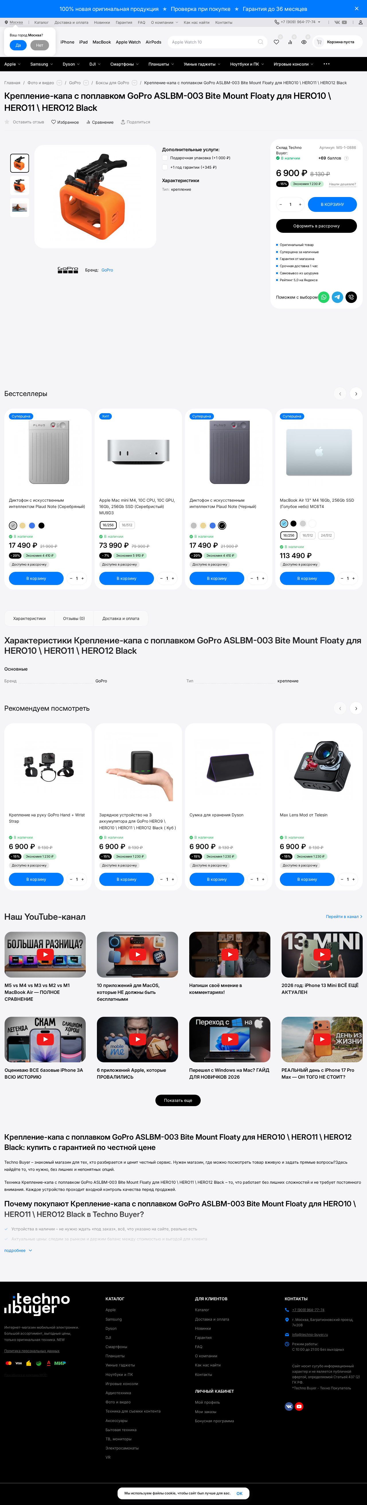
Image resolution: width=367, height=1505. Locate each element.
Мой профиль (207, 1402)
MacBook (102, 42)
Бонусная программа (214, 1421)
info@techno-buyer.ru (310, 1334)
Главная (12, 82)
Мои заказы (205, 1411)
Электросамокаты (122, 1448)
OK (240, 1493)
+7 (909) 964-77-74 (298, 22)
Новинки (203, 1328)
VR (108, 1457)
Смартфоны (116, 1346)
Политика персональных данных (32, 1351)
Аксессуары (117, 1420)
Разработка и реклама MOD (25, 1375)
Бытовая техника (121, 1429)
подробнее (15, 1250)
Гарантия (203, 1337)
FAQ (198, 1346)
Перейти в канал (343, 916)
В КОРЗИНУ (332, 204)
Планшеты (115, 1356)
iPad (83, 42)
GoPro (75, 82)
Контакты (203, 1374)
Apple (111, 1309)
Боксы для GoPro (112, 82)
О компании (206, 1356)
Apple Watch (128, 42)
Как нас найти (208, 1365)
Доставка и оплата (212, 1319)
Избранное (68, 122)
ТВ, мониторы (119, 1439)
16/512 (127, 525)
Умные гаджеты (120, 1365)
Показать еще (178, 1100)
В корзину (36, 578)
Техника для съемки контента (133, 1411)
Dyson (111, 1328)
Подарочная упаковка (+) (200, 158)
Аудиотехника (118, 1392)
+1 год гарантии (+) (193, 167)
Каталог (202, 1309)
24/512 (326, 535)
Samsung (114, 1319)
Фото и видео (41, 82)
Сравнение (103, 122)
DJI (108, 1337)
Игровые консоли (122, 1383)
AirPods (153, 42)
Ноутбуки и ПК (119, 1374)
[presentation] (48, 196)
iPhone (67, 42)
